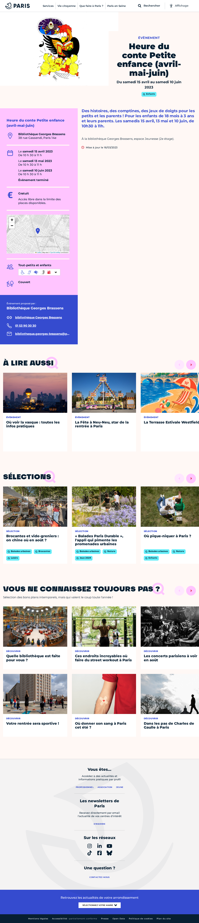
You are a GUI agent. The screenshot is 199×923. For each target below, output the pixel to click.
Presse (105, 918)
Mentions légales (38, 918)
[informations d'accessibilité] (39, 272)
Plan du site (164, 918)
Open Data (119, 918)
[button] (38, 231)
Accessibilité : (74, 918)
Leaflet (39, 252)
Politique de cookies (141, 918)
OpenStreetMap (55, 252)
